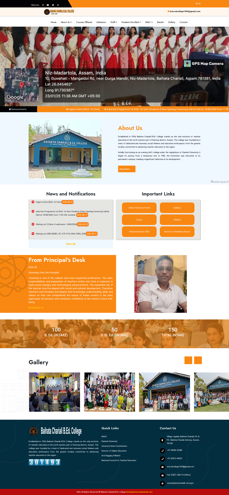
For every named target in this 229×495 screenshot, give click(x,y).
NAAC (104, 436)
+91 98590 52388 (174, 450)
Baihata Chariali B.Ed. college (113, 492)
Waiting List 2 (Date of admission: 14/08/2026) (56, 211)
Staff (113, 22)
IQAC (148, 22)
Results (160, 22)
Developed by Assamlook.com (139, 492)
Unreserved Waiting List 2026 (48, 230)
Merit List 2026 (42, 239)
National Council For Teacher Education (119, 460)
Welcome (35, 5)
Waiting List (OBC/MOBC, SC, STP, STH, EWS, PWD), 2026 (61, 220)
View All (71, 244)
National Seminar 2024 (139, 231)
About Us (65, 22)
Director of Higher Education (114, 451)
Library (139, 220)
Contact (184, 22)
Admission (101, 22)
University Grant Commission (114, 446)
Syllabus (177, 208)
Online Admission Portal (139, 208)
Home (53, 22)
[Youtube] (48, 5)
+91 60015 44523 (174, 458)
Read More (125, 169)
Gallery (171, 22)
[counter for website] (44, 462)
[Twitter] (53, 5)
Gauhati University (109, 441)
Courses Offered (84, 22)
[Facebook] (43, 5)
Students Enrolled (130, 22)
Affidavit (177, 220)
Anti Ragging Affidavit (111, 455)
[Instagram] (58, 5)
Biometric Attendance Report (177, 231)
